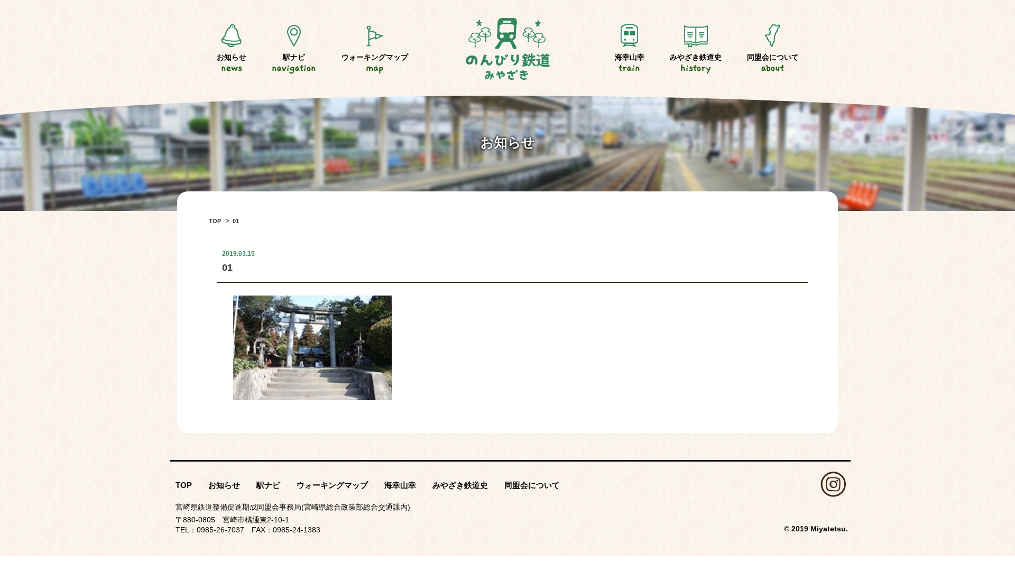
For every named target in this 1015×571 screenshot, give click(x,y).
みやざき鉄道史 (696, 63)
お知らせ (231, 63)
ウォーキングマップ (375, 63)
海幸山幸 (629, 63)
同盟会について (773, 63)
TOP (184, 485)
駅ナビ (294, 63)
